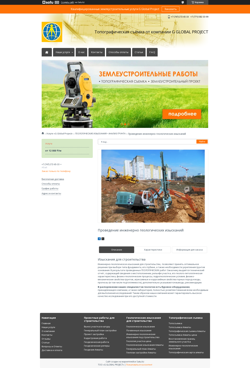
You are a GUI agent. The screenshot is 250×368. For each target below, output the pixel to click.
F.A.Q (152, 52)
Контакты (96, 52)
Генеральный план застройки (100, 330)
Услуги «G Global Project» (59, 133)
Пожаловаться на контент (139, 364)
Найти (202, 141)
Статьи (139, 52)
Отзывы (46, 338)
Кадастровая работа (95, 338)
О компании (48, 331)
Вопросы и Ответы (52, 346)
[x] (103, 239)
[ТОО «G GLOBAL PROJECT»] (52, 32)
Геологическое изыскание (140, 326)
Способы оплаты (118, 52)
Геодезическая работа (96, 342)
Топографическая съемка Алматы (187, 331)
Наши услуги (63, 52)
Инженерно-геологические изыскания (183, 347)
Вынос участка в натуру (97, 326)
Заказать (170, 9)
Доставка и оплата (52, 350)
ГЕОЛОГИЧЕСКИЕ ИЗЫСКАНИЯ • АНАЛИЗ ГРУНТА (100, 133)
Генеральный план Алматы (141, 348)
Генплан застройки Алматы (141, 352)
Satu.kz (140, 361)
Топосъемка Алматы (180, 327)
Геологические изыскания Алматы (145, 344)
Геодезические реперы (97, 345)
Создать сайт (67, 2)
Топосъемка (175, 323)
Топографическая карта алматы (186, 352)
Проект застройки (94, 334)
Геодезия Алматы (93, 349)
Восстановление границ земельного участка (182, 340)
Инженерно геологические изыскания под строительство (143, 336)
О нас (81, 52)
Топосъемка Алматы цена (183, 334)
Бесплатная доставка (53, 179)
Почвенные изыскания (138, 330)
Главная (46, 323)
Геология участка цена (138, 341)
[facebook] (99, 239)
